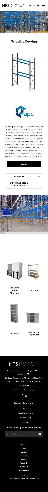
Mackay (24, 452)
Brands (25, 408)
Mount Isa (24, 459)
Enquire (24, 164)
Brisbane (24, 445)
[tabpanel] (24, 71)
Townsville (24, 463)
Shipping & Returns (25, 413)
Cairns (24, 448)
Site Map (24, 476)
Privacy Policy (25, 417)
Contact (25, 422)
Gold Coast (24, 467)
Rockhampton (24, 456)
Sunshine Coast (24, 470)
